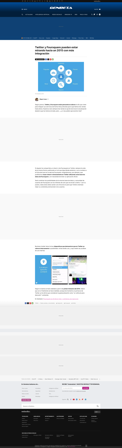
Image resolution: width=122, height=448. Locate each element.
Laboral (37, 393)
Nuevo (96, 9)
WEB (76, 14)
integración (59, 303)
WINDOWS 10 (68, 14)
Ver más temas (26, 400)
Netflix (23, 396)
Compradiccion (83, 422)
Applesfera (24, 422)
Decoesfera (82, 420)
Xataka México (25, 435)
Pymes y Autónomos (93, 421)
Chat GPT (34, 379)
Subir (96, 411)
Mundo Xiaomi (25, 426)
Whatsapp (74, 38)
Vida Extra (35, 420)
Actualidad (37, 388)
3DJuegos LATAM (37, 435)
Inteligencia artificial (53, 388)
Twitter (92, 14)
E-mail (53, 59)
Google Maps (55, 38)
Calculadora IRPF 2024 (74, 379)
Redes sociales (25, 393)
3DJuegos (35, 418)
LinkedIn (85, 399)
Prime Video (81, 38)
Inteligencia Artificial (53, 396)
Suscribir (85, 388)
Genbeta (61, 8)
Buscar (97, 406)
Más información (71, 446)
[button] (44, 99)
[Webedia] (25, 411)
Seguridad (37, 391)
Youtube (74, 399)
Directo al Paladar (60, 418)
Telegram (100, 14)
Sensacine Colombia (47, 438)
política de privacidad (81, 391)
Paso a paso (25, 388)
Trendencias (82, 418)
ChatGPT (35, 38)
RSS (80, 399)
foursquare (67, 303)
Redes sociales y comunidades (47, 303)
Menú (25, 9)
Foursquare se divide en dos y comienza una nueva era (60, 299)
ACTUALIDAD (29, 14)
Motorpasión (71, 418)
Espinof (46, 420)
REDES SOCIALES (57, 14)
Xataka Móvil (24, 420)
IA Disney (40, 379)
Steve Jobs (41, 38)
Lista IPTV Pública (85, 379)
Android (68, 38)
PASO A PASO (83, 14)
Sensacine (47, 418)
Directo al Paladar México (60, 436)
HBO (87, 38)
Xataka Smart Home (26, 424)
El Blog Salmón (94, 418)
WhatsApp (37, 396)
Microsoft (62, 38)
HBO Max (92, 38)
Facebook (97, 14)
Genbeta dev (52, 391)
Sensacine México (49, 435)
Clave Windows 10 (49, 379)
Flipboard (94, 14)
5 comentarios (40, 59)
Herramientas (25, 391)
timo (50, 393)
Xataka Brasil (24, 437)
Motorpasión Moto (72, 420)
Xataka (23, 418)
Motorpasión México (71, 436)
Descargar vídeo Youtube (61, 379)
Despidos (48, 38)
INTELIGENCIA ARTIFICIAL (42, 14)
